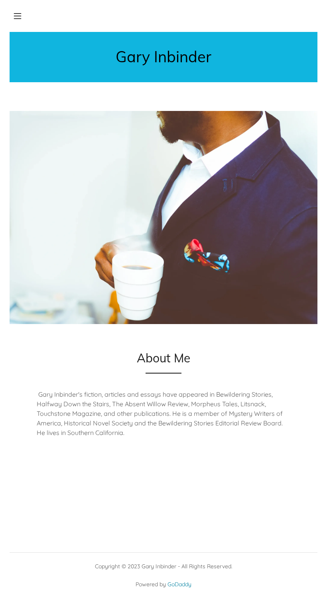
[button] (18, 16)
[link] (163, 60)
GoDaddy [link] (179, 584)
